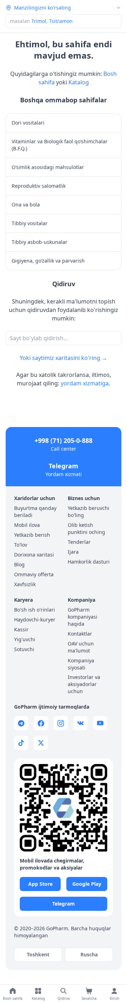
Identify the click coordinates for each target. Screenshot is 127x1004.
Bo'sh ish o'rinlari (34, 609)
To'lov (20, 544)
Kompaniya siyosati (81, 664)
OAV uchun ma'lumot (81, 647)
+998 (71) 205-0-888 (63, 440)
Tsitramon (61, 21)
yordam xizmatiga (85, 383)
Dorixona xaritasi (34, 554)
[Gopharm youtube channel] (100, 723)
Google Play (86, 883)
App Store (40, 883)
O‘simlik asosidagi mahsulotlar (48, 167)
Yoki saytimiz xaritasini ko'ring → (63, 358)
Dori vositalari (28, 122)
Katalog (78, 82)
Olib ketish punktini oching (86, 528)
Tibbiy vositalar (30, 223)
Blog (19, 564)
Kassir (21, 629)
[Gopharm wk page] (80, 723)
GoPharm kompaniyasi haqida (82, 616)
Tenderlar (79, 542)
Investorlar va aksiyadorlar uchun (84, 684)
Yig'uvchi (24, 639)
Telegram (63, 466)
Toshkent (38, 954)
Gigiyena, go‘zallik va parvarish (48, 260)
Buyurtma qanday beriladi (35, 511)
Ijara (73, 551)
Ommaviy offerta (34, 574)
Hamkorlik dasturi (89, 561)
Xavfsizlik (25, 584)
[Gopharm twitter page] (41, 743)
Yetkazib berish (32, 534)
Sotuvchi (24, 649)
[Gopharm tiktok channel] (21, 743)
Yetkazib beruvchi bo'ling (88, 511)
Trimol (38, 21)
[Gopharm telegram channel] (21, 723)
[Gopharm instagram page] (61, 723)
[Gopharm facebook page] (41, 723)
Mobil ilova (27, 525)
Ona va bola (26, 204)
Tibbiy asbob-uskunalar (39, 242)
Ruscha (89, 954)
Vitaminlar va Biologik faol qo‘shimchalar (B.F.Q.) (60, 145)
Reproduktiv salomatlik (39, 185)
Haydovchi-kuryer (34, 619)
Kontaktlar (80, 633)
